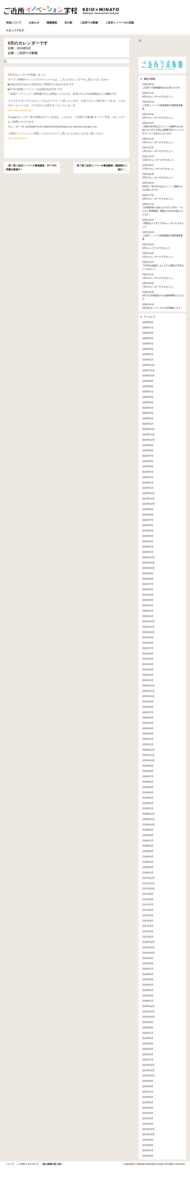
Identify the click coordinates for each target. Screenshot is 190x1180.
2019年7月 (147, 776)
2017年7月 (147, 904)
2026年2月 (147, 354)
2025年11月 (148, 370)
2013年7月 (147, 1150)
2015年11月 (148, 1011)
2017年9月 (147, 894)
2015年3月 (147, 1049)
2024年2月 (147, 482)
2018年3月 (147, 862)
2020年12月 (148, 685)
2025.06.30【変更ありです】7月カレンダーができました (163, 223)
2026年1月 (147, 359)
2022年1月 (147, 616)
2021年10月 (148, 632)
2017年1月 (147, 937)
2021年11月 (148, 627)
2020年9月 (147, 701)
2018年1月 (147, 872)
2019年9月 (147, 766)
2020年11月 (148, 691)
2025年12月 (148, 365)
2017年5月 (147, 915)
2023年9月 (147, 509)
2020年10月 (148, 696)
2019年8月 (147, 771)
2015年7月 (147, 1033)
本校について (14, 22)
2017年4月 (147, 921)
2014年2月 (147, 1118)
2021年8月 (147, 643)
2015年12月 (148, 1006)
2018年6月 (147, 846)
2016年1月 (147, 1001)
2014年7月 (147, 1092)
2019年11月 (148, 755)
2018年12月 (148, 814)
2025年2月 (147, 418)
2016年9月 (147, 958)
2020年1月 (147, 744)
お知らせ (34, 22)
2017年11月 (148, 883)
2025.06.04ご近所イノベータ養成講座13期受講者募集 (162, 235)
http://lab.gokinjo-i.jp (19, 110)
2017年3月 (147, 926)
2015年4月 (147, 1043)
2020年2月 (147, 739)
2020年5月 (147, 723)
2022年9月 (147, 573)
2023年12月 (148, 493)
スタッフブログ (15, 30)
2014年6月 (147, 1097)
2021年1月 (147, 680)
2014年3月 (147, 1113)
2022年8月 (147, 579)
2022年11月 (148, 562)
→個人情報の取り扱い (52, 1164)
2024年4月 (147, 472)
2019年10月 (148, 760)
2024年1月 (147, 488)
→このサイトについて (27, 1164)
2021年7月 (147, 648)
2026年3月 (147, 349)
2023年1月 (147, 552)
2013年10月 (148, 1134)
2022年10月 (148, 568)
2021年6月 (147, 653)
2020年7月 (147, 712)
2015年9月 (147, 1022)
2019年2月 (147, 803)
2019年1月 (147, 808)
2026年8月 (147, 322)
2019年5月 (147, 787)
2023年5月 (147, 530)
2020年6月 (147, 717)
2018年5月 (147, 851)
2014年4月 (147, 1108)
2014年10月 (148, 1075)
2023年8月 (147, 514)
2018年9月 (147, 830)
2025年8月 (147, 386)
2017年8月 (147, 899)
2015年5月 (147, 1038)
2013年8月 (147, 1145)
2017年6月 (147, 910)
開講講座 (52, 22)
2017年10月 (148, 888)
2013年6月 (147, 1156)
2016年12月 (148, 942)
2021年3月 (147, 669)
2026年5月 (147, 338)
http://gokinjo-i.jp (17, 138)
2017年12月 (148, 878)
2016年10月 (148, 953)
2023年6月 (147, 525)
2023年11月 (148, 498)
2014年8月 (147, 1086)
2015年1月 (147, 1059)
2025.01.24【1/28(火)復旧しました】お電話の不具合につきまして (163, 265)
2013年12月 (148, 1129)
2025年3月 (147, 413)
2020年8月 (147, 707)
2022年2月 (147, 611)
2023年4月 (147, 536)
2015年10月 (148, 1017)
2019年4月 (147, 792)
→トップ (9, 1164)
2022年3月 (147, 605)
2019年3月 (147, 798)
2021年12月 (148, 621)
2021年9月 (147, 637)
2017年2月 (147, 931)
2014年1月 (147, 1124)
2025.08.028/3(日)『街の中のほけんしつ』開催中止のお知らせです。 (162, 186)
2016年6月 (147, 974)
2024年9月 (147, 445)
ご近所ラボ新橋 (89, 22)
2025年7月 (147, 391)
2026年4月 (147, 343)
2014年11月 (148, 1070)
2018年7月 (147, 840)
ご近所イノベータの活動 (119, 22)
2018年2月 (147, 867)
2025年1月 (147, 424)
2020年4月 (147, 728)
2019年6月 (147, 782)
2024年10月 (148, 440)
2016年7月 (147, 969)
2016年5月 (147, 979)
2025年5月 (147, 402)
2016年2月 (147, 995)
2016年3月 (147, 990)
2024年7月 (147, 456)
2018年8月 (147, 835)
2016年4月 (147, 985)
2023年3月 (147, 541)
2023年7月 (147, 520)
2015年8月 (147, 1027)
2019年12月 (148, 750)
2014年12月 (148, 1065)
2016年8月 (147, 963)
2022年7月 (147, 584)
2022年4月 (147, 600)
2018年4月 (147, 856)
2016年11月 (148, 947)
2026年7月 (147, 327)
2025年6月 (147, 397)
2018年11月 (148, 819)
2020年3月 (147, 733)
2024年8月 (147, 450)
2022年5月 (147, 595)
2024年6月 (147, 461)
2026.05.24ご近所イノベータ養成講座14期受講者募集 (162, 105)
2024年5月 (147, 466)
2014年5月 (147, 1102)
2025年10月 (148, 375)
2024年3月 (147, 477)
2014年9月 (147, 1081)
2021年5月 (147, 659)
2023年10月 (148, 504)
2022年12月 (148, 557)
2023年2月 (147, 546)
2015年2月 (147, 1054)
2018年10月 (148, 824)
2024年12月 (148, 429)
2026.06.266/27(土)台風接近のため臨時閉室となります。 (163, 295)
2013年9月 (147, 1140)
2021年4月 (147, 664)
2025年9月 (147, 381)
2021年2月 (147, 675)
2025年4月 (147, 408)
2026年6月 (147, 333)
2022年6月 (147, 589)
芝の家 (68, 22)
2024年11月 (148, 434)
